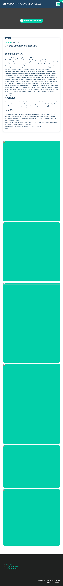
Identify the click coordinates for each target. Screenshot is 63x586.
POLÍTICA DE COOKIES (11, 568)
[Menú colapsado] (58, 4)
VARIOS (8, 38)
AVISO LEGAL (9, 564)
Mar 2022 (8, 42)
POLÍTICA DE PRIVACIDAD (12, 566)
